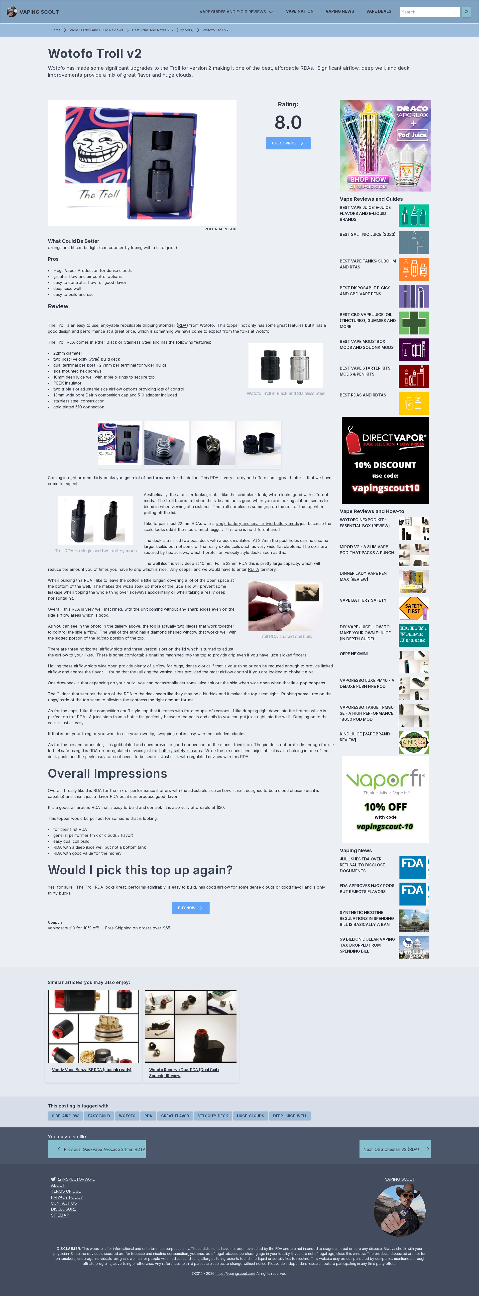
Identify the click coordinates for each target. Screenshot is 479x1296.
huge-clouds (250, 1116)
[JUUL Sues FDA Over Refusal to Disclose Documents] (414, 867)
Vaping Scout (400, 1179)
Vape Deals (378, 11)
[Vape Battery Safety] (414, 608)
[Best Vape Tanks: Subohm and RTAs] (414, 269)
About (58, 1185)
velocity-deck (213, 1116)
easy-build (99, 1116)
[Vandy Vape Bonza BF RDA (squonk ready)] (93, 1026)
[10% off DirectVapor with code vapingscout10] (385, 460)
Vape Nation (300, 11)
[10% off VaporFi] (385, 799)
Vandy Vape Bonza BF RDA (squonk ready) (91, 1069)
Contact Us (64, 1203)
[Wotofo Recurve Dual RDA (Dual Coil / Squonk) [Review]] (191, 1026)
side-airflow (65, 1116)
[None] (414, 242)
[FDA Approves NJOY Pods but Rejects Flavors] (414, 894)
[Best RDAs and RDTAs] (414, 403)
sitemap (60, 1215)
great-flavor (175, 1116)
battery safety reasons (180, 750)
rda (148, 1116)
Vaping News (340, 11)
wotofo (127, 1116)
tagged (90, 1105)
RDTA (253, 569)
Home (56, 30)
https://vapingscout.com (235, 1273)
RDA (182, 325)
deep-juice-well (290, 1116)
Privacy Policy (67, 1197)
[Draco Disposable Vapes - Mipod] (385, 146)
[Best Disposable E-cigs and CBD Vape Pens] (414, 296)
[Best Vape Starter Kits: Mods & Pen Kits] (414, 376)
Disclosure (63, 1209)
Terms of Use (66, 1191)
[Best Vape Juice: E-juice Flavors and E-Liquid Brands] (414, 215)
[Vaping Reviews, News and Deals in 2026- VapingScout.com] (400, 1210)
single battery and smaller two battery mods (257, 523)
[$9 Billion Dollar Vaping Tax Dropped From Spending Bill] (414, 947)
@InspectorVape (76, 1179)
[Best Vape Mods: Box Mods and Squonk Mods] (414, 349)
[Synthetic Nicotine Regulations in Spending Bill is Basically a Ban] (414, 920)
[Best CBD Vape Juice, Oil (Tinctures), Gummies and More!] (414, 323)
